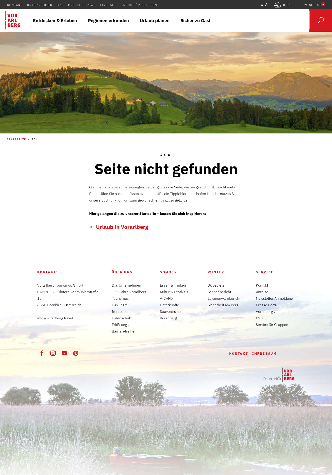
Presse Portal (81, 5)
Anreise (262, 292)
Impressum (121, 311)
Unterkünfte (169, 305)
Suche (320, 20)
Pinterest (75, 353)
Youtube (64, 353)
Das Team (120, 305)
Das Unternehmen (126, 285)
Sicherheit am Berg (223, 305)
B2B (60, 5)
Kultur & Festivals (174, 292)
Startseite (16, 139)
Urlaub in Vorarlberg (122, 226)
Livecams (108, 5)
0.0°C (288, 5)
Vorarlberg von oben (272, 311)
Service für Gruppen (272, 324)
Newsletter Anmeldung (274, 298)
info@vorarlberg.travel (55, 318)
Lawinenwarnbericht (224, 298)
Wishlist (314, 5)
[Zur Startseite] (279, 374)
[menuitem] (55, 20)
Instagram (53, 353)
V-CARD (166, 298)
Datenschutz (122, 318)
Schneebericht (219, 292)
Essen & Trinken (173, 285)
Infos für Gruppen (139, 5)
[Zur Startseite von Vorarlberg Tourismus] (12, 20)
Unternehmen (39, 5)
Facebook (41, 353)
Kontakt (15, 5)
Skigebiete (216, 285)
